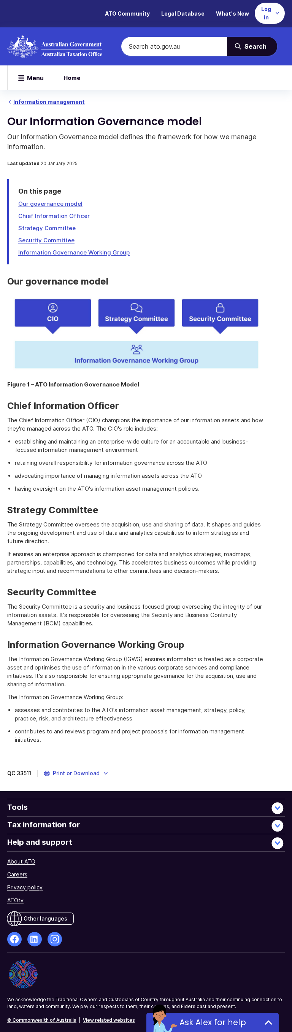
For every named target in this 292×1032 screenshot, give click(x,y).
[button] (76, 773)
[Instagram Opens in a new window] (55, 939)
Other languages (45, 918)
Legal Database (183, 13)
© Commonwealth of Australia (41, 1020)
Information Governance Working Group (74, 252)
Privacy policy (25, 887)
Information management (49, 102)
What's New (232, 13)
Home (72, 77)
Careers (17, 874)
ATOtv (15, 900)
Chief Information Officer (54, 215)
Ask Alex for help (212, 1022)
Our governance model (50, 203)
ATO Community (127, 13)
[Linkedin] (34, 939)
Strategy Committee (47, 228)
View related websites (109, 1020)
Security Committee (46, 240)
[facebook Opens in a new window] (14, 939)
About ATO (21, 861)
